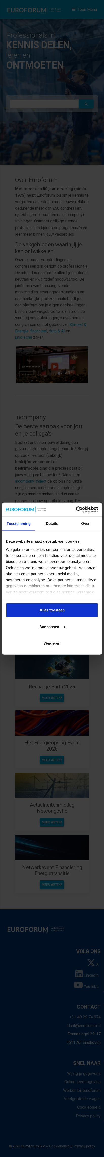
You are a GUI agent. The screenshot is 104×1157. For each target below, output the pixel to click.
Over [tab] (85, 523)
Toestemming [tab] (19, 523)
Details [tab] (52, 523)
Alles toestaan (52, 610)
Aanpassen (49, 626)
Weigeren (52, 643)
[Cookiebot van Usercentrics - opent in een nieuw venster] (76, 509)
